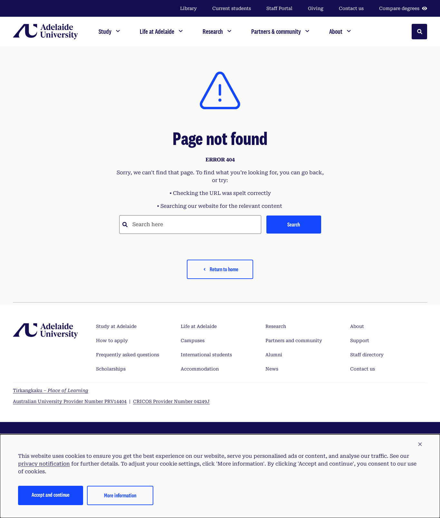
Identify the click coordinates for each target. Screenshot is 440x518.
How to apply (112, 340)
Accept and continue (51, 494)
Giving (315, 8)
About (357, 326)
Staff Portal (279, 8)
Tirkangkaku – (50, 390)
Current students (231, 8)
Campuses (193, 340)
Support (359, 340)
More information (120, 495)
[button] (420, 444)
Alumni (273, 354)
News (271, 368)
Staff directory (367, 354)
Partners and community (293, 340)
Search (293, 224)
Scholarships (111, 368)
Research (275, 326)
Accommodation (200, 368)
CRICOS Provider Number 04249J (171, 401)
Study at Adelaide (116, 326)
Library (188, 8)
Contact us (351, 8)
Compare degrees (399, 8)
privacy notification (44, 464)
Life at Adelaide (199, 326)
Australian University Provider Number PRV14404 (70, 401)
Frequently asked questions (127, 354)
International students (206, 354)
